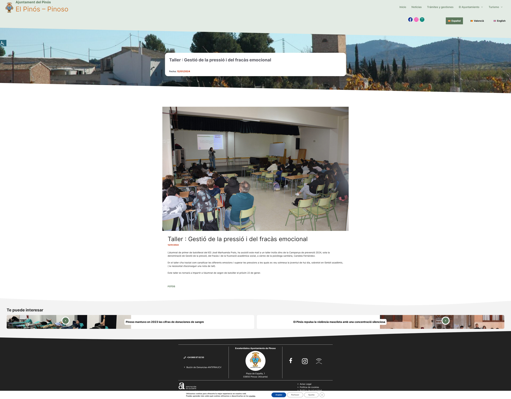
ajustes (252, 396)
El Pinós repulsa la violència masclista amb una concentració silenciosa (339, 322)
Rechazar (295, 395)
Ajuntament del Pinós (33, 2)
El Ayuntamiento (469, 7)
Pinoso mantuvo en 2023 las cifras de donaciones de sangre (165, 322)
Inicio (402, 7)
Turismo (494, 7)
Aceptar (278, 395)
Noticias (416, 7)
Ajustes (311, 395)
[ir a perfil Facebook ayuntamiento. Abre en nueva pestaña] (290, 360)
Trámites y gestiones (440, 7)
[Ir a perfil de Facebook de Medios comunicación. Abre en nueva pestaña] (410, 19)
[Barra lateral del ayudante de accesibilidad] (3, 43)
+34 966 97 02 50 (195, 357)
